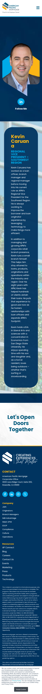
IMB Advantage (9, 518)
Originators (7, 510)
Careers (6, 555)
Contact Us (8, 559)
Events (5, 563)
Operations (7, 536)
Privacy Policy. (16, 680)
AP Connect (8, 547)
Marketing (7, 567)
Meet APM (7, 522)
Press (5, 571)
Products (6, 575)
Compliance (8, 529)
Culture (5, 533)
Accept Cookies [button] (21, 689)
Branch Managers (10, 514)
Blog (4, 551)
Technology (8, 579)
